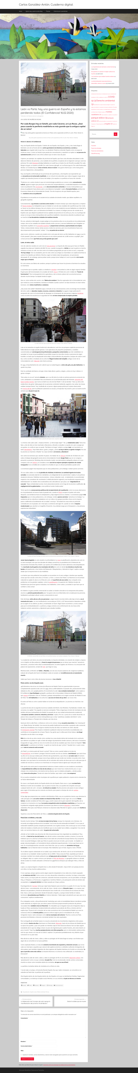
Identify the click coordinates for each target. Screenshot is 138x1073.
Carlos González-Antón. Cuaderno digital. (46, 4)
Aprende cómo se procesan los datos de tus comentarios (59, 1065)
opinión (110, 114)
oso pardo (114, 114)
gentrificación (53, 582)
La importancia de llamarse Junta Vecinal (102, 67)
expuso (25, 695)
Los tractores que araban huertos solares (102, 76)
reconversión (110, 121)
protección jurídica (103, 121)
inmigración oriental (28, 730)
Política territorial (41, 992)
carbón (106, 97)
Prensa (48, 11)
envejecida (39, 187)
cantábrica (101, 97)
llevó (55, 272)
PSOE (60, 492)
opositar (53, 269)
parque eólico (99, 117)
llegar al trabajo (27, 206)
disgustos (67, 805)
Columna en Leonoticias (60, 11)
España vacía (33, 992)
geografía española (43, 225)
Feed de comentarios (97, 151)
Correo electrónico (26, 1046)
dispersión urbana (74, 957)
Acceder (93, 145)
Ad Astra (34, 886)
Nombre (23, 1041)
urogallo (108, 124)
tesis (59, 560)
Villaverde (58, 923)
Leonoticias (113, 109)
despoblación (26, 753)
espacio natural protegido (105, 104)
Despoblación (26, 992)
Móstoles (35, 163)
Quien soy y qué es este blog (34, 11)
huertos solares (100, 109)
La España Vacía (107, 109)
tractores (115, 121)
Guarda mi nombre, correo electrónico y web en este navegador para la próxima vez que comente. (50, 1054)
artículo (63, 455)
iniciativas (80, 293)
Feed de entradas (96, 148)
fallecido (36, 361)
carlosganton (40, 116)
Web (22, 1050)
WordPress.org (95, 153)
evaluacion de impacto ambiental (106, 107)
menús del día (27, 388)
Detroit (35, 462)
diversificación (97, 104)
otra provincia (51, 246)
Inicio (20, 11)
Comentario (24, 1018)
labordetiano (28, 449)
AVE (44, 667)
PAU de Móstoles (59, 858)
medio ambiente (104, 114)
